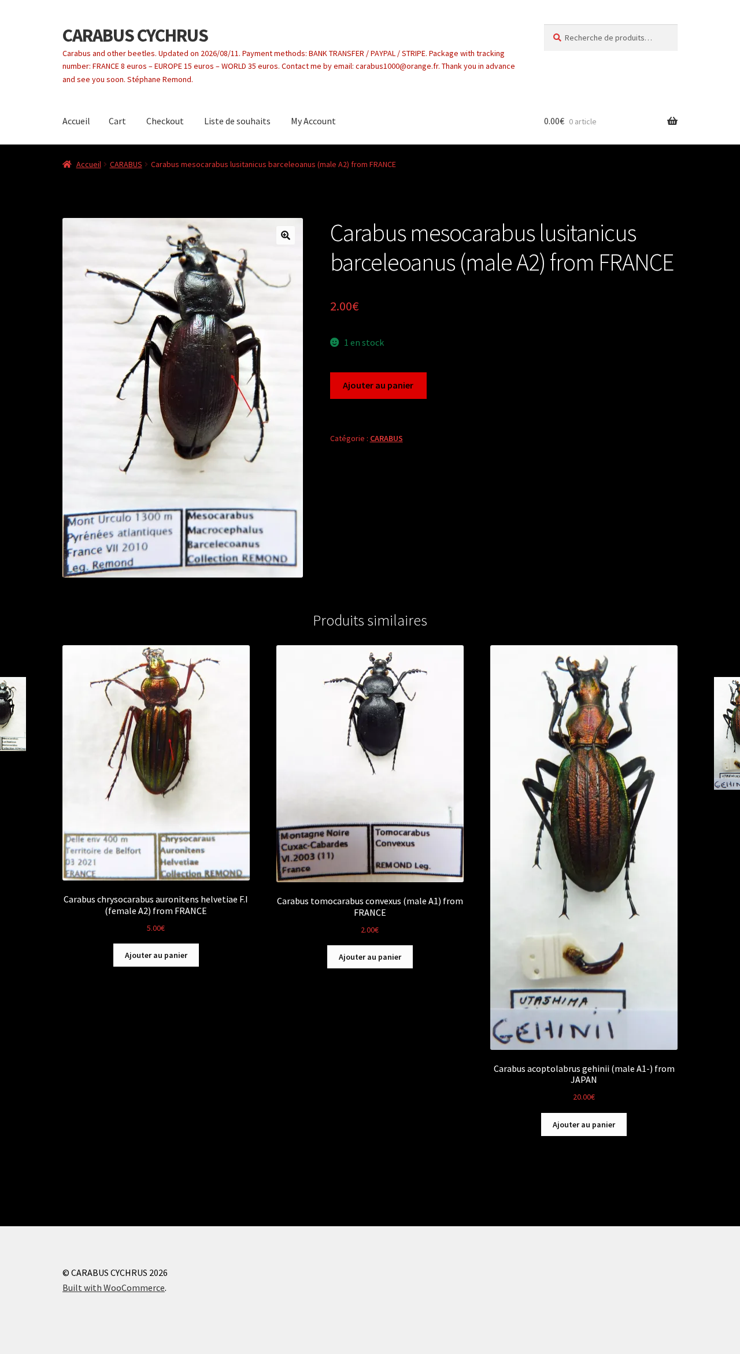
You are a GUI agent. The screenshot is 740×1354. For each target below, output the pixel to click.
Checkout (165, 121)
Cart (117, 121)
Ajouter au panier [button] (156, 955)
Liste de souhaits (237, 121)
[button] (285, 235)
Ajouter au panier (378, 385)
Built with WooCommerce (113, 1287)
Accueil (76, 121)
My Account (313, 121)
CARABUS (126, 164)
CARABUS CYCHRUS (135, 35)
